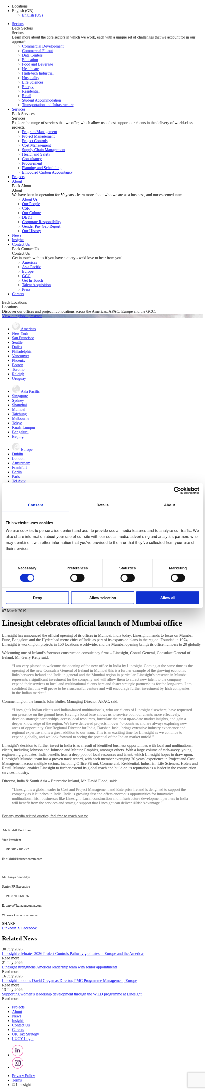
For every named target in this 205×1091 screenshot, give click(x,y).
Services (18, 109)
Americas (29, 262)
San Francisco (23, 338)
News (16, 235)
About (17, 181)
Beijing (18, 436)
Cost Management (36, 145)
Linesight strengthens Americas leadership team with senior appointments (59, 967)
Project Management (38, 136)
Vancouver (20, 356)
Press (26, 289)
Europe (28, 271)
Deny (37, 598)
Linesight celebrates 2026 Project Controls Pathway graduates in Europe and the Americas (73, 953)
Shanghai (19, 405)
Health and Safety (36, 154)
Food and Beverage (37, 64)
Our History (31, 231)
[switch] (77, 578)
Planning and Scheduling (42, 168)
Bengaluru (20, 432)
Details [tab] (102, 505)
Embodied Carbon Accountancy (47, 172)
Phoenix (18, 360)
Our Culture (31, 213)
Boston (17, 365)
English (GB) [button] (22, 11)
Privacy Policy (23, 1075)
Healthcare (30, 69)
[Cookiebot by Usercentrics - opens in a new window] (177, 490)
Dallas (17, 347)
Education (30, 60)
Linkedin (9, 928)
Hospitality (30, 78)
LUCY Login (23, 1038)
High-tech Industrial (38, 73)
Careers (18, 294)
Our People (31, 204)
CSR (26, 208)
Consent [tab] (35, 505)
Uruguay (19, 378)
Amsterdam (21, 463)
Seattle (17, 342)
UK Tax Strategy (25, 1034)
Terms (17, 1080)
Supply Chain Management (43, 150)
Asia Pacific (31, 267)
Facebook (29, 928)
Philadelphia (22, 351)
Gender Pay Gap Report (41, 226)
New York (20, 333)
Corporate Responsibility (41, 222)
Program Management (39, 132)
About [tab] (169, 505)
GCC (26, 276)
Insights (18, 240)
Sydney (18, 400)
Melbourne (20, 418)
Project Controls (35, 141)
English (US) (32, 15)
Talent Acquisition (36, 285)
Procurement (32, 163)
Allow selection (102, 598)
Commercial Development (43, 46)
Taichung (19, 414)
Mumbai (18, 409)
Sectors (18, 24)
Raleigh (18, 374)
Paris (16, 476)
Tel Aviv (19, 481)
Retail (26, 96)
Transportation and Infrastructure (48, 105)
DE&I (27, 217)
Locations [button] (20, 6)
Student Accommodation (41, 100)
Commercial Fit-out (37, 51)
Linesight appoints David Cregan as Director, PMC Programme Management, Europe (69, 980)
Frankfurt (19, 467)
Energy (28, 87)
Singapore (20, 396)
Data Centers (32, 55)
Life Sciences (32, 82)
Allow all (167, 598)
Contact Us (21, 244)
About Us (30, 199)
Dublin (17, 454)
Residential (31, 91)
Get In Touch (32, 280)
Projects (18, 177)
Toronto (18, 369)
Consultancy (32, 159)
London (18, 458)
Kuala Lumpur (23, 427)
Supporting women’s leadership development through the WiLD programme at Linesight (72, 994)
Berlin (17, 472)
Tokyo (17, 423)
